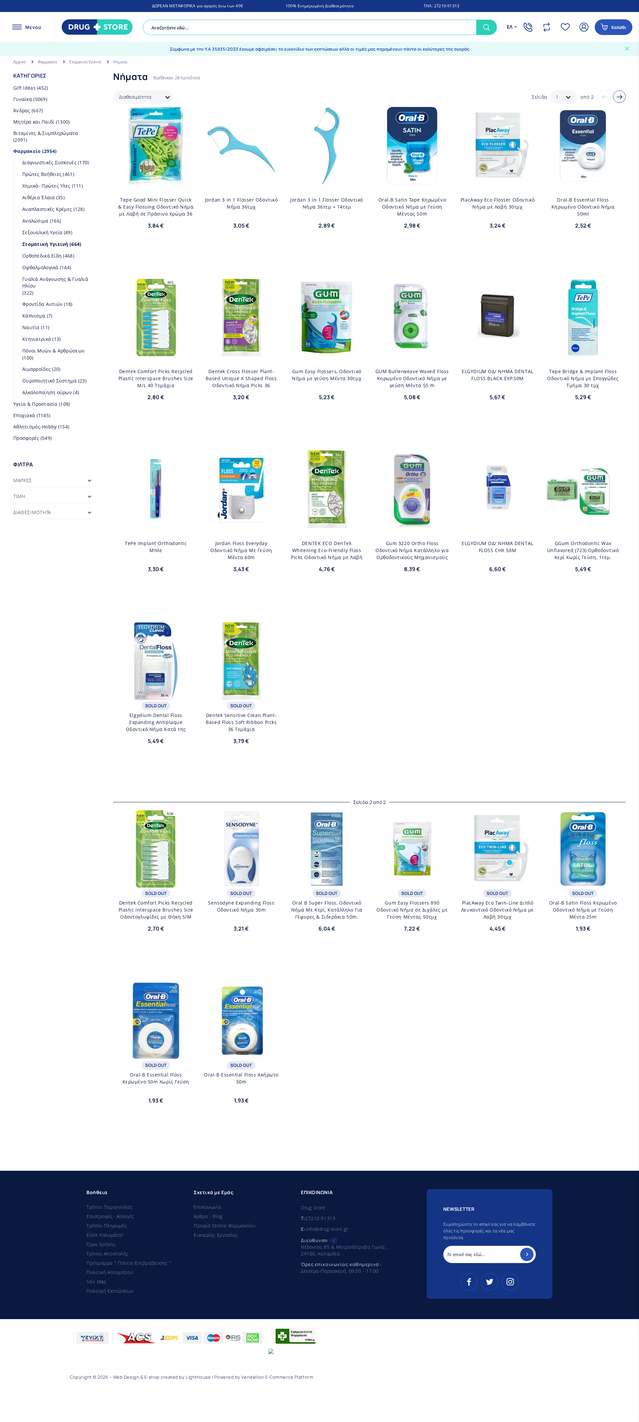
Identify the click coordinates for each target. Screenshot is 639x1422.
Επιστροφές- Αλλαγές (110, 1216)
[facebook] (469, 1281)
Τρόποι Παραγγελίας (109, 1207)
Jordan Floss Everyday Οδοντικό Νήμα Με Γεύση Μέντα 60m (241, 550)
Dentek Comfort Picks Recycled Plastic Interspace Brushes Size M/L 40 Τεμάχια (155, 378)
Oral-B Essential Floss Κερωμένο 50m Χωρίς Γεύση (155, 1078)
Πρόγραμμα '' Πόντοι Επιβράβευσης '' (129, 1263)
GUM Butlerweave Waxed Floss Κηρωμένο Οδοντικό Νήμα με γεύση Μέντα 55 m (412, 378)
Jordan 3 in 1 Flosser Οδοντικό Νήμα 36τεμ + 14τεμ (326, 203)
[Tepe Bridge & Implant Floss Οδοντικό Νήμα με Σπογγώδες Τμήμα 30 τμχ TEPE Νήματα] (583, 317)
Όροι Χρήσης (101, 1244)
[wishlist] (567, 27)
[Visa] (192, 1338)
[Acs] (136, 1338)
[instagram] (510, 1281)
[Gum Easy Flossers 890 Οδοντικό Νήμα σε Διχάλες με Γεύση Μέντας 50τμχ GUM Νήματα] (412, 849)
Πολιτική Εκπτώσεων (110, 1291)
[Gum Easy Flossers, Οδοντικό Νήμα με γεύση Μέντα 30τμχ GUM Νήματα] (326, 317)
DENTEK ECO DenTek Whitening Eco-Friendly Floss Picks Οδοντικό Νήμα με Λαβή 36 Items (326, 550)
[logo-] (95, 27)
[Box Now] (252, 1338)
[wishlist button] (187, 116)
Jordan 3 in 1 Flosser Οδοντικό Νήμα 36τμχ (241, 203)
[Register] (526, 1254)
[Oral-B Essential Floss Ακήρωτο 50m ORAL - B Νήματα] (241, 1021)
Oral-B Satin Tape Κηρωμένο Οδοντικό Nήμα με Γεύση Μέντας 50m (412, 207)
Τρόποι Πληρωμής (107, 1225)
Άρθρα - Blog (208, 1216)
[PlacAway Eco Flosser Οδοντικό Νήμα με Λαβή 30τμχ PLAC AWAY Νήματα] (497, 146)
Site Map (96, 1281)
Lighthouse (198, 1377)
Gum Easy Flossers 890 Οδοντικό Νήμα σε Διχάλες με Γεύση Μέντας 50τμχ (412, 910)
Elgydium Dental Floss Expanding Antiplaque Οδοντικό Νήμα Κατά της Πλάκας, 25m (156, 722)
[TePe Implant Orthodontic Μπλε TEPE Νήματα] (156, 489)
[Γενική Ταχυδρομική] (93, 1338)
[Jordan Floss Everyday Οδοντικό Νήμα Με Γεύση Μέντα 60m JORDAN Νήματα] (241, 489)
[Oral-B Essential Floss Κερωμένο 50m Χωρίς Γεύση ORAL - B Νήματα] (156, 1021)
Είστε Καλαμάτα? (105, 1235)
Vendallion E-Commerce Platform (277, 1377)
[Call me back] (529, 27)
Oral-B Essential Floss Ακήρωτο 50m (241, 1078)
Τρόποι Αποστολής (107, 1253)
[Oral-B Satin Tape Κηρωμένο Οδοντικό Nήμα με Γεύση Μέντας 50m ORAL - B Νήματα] (412, 146)
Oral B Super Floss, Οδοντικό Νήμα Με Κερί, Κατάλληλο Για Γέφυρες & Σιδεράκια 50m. (326, 910)
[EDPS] (169, 1338)
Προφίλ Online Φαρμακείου (224, 1225)
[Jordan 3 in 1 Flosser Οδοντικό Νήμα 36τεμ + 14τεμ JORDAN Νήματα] (326, 146)
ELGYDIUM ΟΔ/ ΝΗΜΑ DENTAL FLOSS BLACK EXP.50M (497, 374)
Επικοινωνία (207, 1207)
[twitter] (489, 1281)
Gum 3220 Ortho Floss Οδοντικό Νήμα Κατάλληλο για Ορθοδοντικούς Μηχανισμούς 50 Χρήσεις (412, 550)
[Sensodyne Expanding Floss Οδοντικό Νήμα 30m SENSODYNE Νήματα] (241, 849)
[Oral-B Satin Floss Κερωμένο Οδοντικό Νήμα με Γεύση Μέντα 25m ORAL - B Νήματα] (583, 849)
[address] (334, 1239)
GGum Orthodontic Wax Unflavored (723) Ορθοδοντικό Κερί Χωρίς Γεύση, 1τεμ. (583, 550)
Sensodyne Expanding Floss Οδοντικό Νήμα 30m (241, 906)
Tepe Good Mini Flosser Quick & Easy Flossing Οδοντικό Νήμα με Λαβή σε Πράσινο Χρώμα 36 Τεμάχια (155, 207)
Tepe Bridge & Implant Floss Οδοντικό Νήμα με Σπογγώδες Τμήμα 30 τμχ (583, 378)
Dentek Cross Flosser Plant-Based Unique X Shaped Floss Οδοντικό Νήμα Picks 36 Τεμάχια (241, 378)
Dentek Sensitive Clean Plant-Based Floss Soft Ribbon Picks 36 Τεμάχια (241, 722)
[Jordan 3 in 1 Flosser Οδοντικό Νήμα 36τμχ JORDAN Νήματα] (241, 146)
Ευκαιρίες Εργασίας (216, 1235)
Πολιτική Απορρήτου (110, 1272)
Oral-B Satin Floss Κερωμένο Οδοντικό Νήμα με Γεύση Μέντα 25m (583, 910)
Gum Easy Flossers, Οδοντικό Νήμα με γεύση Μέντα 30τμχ (326, 374)
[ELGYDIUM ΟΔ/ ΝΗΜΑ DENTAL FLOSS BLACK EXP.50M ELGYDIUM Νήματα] (497, 317)
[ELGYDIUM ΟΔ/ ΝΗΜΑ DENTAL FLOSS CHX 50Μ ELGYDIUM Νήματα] (497, 489)
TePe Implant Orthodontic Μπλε (156, 546)
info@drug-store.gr (327, 1229)
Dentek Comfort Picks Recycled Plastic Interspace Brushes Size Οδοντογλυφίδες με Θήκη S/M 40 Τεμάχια (155, 910)
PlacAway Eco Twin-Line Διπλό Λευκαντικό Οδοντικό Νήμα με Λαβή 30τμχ (497, 910)
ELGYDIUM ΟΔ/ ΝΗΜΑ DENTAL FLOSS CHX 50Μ (497, 546)
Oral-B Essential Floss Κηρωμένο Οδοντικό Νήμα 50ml (582, 207)
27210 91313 (320, 1218)
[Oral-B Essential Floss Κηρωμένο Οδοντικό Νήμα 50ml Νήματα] (583, 146)
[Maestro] (213, 1338)
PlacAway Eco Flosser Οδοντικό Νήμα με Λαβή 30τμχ (497, 203)
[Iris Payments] (233, 1338)
